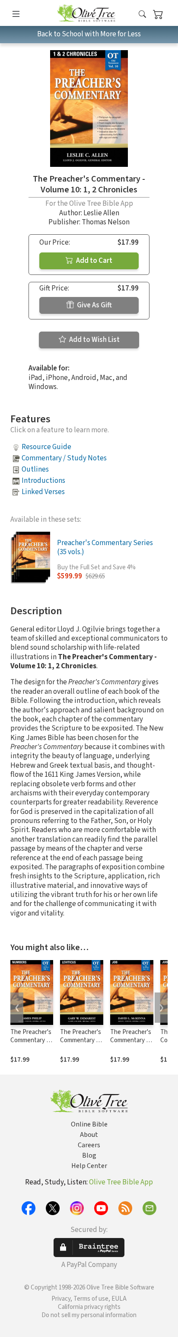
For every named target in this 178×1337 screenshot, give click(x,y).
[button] (142, 14)
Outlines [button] (35, 469)
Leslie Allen (101, 213)
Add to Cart (93, 260)
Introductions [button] (43, 480)
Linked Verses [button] (43, 492)
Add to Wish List (94, 340)
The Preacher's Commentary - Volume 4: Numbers (30, 1044)
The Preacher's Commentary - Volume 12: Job (130, 1040)
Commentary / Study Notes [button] (64, 458)
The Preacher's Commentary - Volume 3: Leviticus (80, 1044)
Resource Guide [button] (46, 447)
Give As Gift (94, 305)
